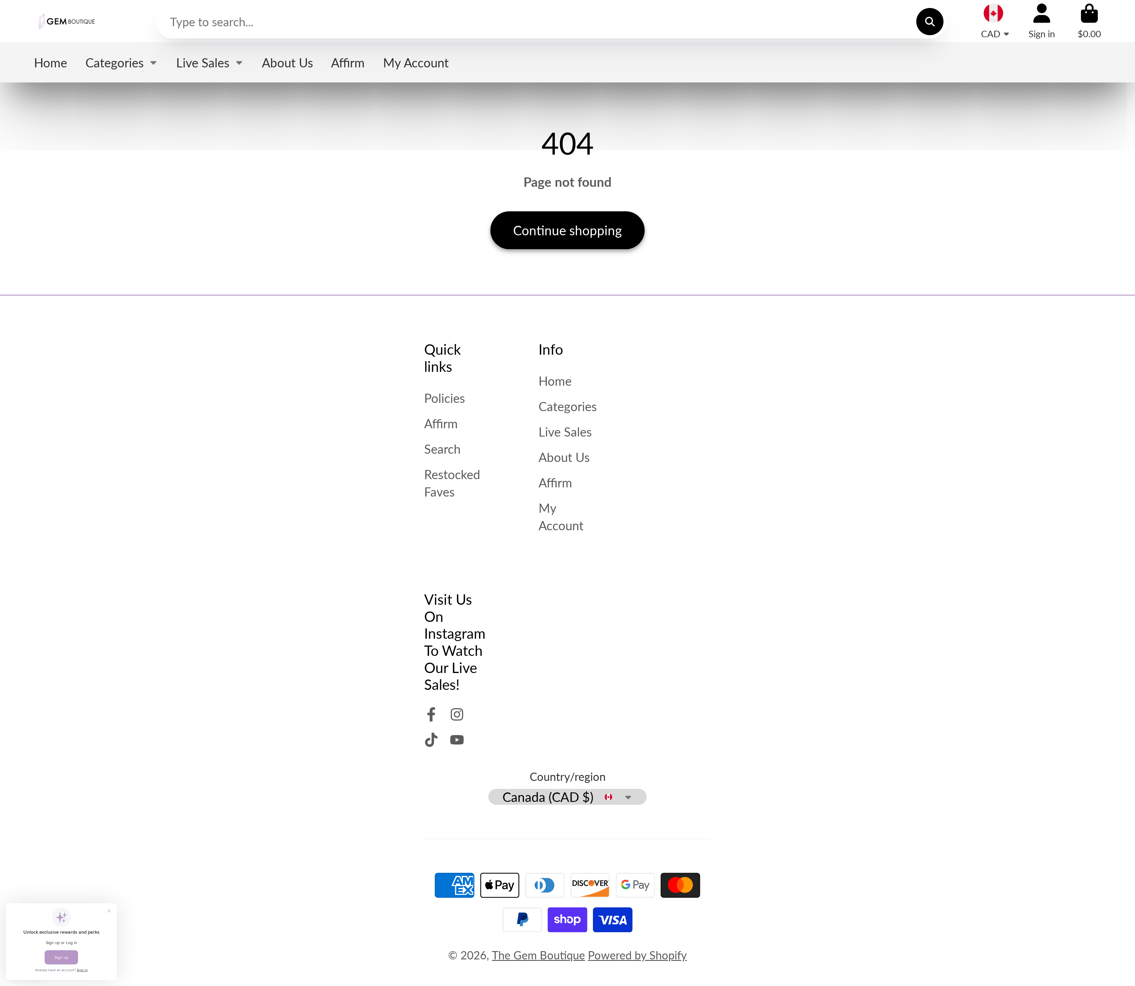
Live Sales (202, 62)
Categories (114, 62)
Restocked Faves (452, 483)
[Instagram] (457, 714)
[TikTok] (431, 740)
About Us (287, 62)
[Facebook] (431, 714)
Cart (1089, 21)
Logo (66, 21)
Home (50, 62)
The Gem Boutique (538, 955)
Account (1042, 21)
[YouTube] (457, 740)
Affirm (348, 62)
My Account (416, 62)
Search (442, 448)
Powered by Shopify (637, 955)
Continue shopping (567, 230)
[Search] (929, 21)
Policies (444, 398)
